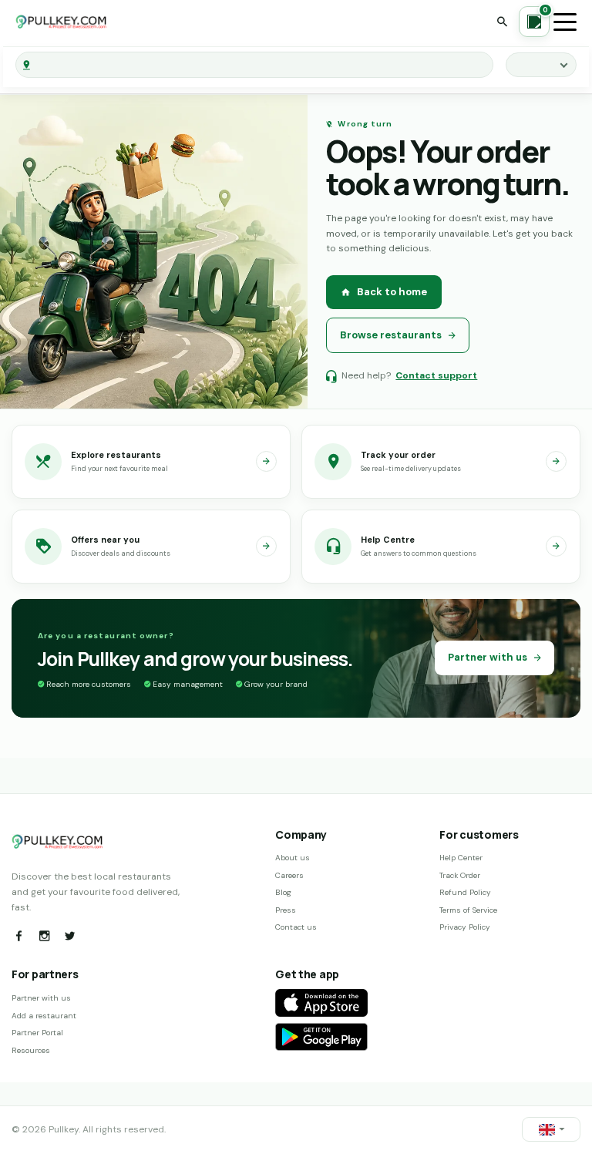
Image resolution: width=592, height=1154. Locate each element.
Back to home (392, 291)
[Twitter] (69, 936)
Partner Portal (37, 1033)
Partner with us (487, 657)
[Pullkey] (61, 21)
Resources (31, 1050)
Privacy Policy (464, 927)
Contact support (436, 375)
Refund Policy (465, 892)
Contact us (296, 927)
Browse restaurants (391, 334)
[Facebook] (18, 936)
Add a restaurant (44, 1016)
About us (292, 858)
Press (285, 910)
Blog (283, 892)
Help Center (461, 858)
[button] (551, 1129)
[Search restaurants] (501, 21)
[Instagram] (44, 936)
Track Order (459, 875)
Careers (289, 875)
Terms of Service (468, 910)
